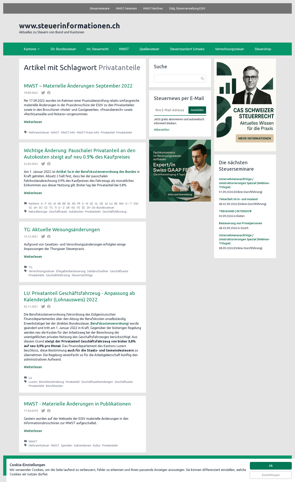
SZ (46, 207)
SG (30, 207)
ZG (83, 207)
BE (64, 203)
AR (59, 203)
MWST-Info (68, 132)
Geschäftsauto (58, 211)
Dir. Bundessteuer (63, 49)
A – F (44, 203)
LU (111, 203)
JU (106, 203)
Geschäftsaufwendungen (97, 381)
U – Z (61, 207)
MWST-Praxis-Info (88, 132)
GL (96, 203)
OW (135, 203)
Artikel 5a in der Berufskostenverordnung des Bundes (96, 171)
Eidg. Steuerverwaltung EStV (187, 8)
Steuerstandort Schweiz (187, 49)
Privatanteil (108, 132)
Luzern (33, 381)
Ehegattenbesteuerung (70, 271)
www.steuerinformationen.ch (69, 25)
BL (69, 203)
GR (101, 203)
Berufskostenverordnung (109, 323)
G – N (85, 203)
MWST (124, 49)
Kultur (97, 445)
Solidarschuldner (97, 271)
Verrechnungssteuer (229, 49)
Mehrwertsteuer (39, 132)
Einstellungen (271, 475)
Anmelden (197, 110)
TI (55, 207)
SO (41, 207)
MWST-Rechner (153, 8)
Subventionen (82, 445)
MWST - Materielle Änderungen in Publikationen (77, 404)
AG (50, 203)
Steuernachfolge (82, 275)
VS (78, 207)
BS (74, 203)
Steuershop (263, 49)
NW (121, 203)
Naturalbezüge (38, 211)
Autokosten (76, 211)
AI (54, 203)
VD (73, 207)
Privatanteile (124, 132)
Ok (271, 465)
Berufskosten (54, 385)
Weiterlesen (33, 122)
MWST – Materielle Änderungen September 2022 (78, 86)
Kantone (34, 203)
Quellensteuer (149, 49)
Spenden (66, 445)
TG (51, 207)
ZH (88, 207)
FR (78, 203)
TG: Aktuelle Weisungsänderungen (62, 229)
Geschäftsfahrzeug (114, 211)
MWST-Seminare (126, 8)
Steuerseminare (100, 8)
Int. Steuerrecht (98, 49)
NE (116, 203)
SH (35, 207)
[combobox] (180, 78)
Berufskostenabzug (51, 381)
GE (91, 203)
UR (68, 207)
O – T (128, 203)
